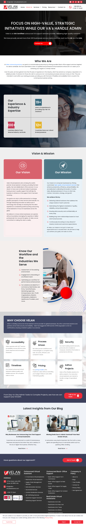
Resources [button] (51, 7)
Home (23, 7)
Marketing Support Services (34, 500)
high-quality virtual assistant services (65, 185)
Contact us (61, 7)
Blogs (74, 479)
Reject (64, 522)
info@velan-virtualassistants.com (17, 2)
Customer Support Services (34, 498)
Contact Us (38, 43)
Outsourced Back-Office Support (56, 472)
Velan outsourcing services (14, 64)
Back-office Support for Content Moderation (58, 492)
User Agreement (77, 490)
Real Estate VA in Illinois (55, 510)
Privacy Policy (76, 488)
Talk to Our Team (72, 396)
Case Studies (76, 482)
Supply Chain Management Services (34, 483)
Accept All (77, 522)
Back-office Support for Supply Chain (57, 487)
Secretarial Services (31, 490)
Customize (9, 522)
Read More (21, 448)
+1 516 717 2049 (77, 8)
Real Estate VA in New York (56, 504)
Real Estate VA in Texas (55, 507)
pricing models (39, 370)
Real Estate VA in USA (54, 502)
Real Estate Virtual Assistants (34, 479)
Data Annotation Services (33, 487)
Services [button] (36, 7)
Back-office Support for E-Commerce (56, 478)
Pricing (44, 7)
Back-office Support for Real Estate (56, 482)
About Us (75, 477)
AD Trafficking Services (32, 495)
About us (29, 7)
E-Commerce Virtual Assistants (35, 477)
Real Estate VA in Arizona (55, 513)
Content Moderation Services (34, 492)
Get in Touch (71, 460)
